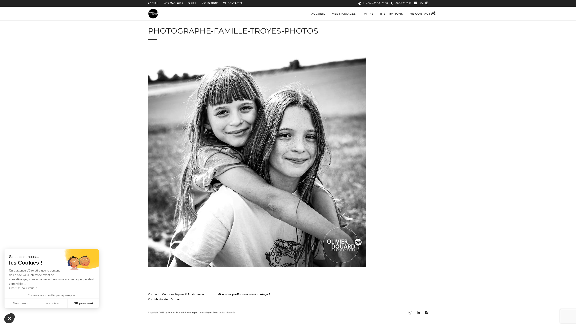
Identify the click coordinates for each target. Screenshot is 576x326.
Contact (154, 294)
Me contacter (233, 3)
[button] (9, 318)
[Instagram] (426, 3)
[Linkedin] (421, 3)
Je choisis (52, 303)
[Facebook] (415, 3)
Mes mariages (173, 3)
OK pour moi (83, 303)
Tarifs (192, 3)
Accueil (153, 3)
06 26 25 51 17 (403, 3)
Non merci (20, 303)
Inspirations (209, 3)
